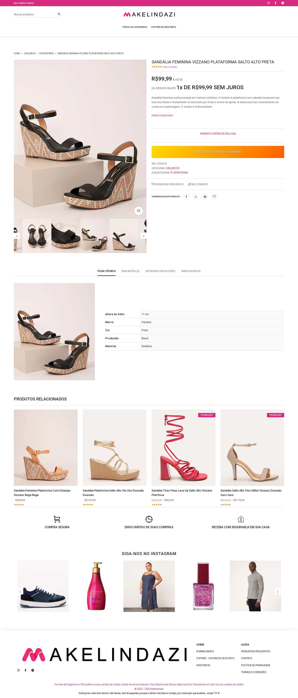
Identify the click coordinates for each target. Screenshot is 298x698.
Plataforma (46, 53)
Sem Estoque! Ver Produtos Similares (218, 152)
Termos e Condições (253, 672)
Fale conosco (199, 184)
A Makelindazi (205, 651)
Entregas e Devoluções (160, 271)
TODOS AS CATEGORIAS (134, 27)
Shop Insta (203, 665)
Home (17, 53)
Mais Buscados (191, 271)
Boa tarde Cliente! (24, 3)
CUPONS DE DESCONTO (163, 27)
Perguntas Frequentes (169, 184)
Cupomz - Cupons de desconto (215, 658)
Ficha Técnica (106, 271)
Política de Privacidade (255, 665)
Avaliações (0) (131, 271)
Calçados (30, 53)
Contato (246, 658)
